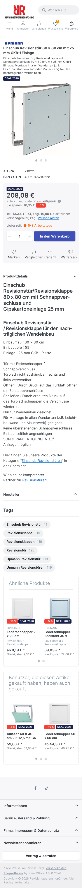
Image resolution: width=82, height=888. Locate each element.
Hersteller (11, 494)
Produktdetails (15, 276)
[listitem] (41, 119)
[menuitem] (27, 525)
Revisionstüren (34, 480)
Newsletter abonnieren (22, 843)
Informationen (15, 806)
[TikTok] (47, 788)
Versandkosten (48, 218)
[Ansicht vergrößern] (41, 119)
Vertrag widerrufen (41, 856)
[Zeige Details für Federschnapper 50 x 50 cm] (59, 714)
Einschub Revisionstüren (42, 460)
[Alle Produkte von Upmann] (13, 43)
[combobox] (58, 10)
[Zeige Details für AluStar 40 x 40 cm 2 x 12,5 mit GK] (22, 714)
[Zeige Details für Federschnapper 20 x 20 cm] (22, 608)
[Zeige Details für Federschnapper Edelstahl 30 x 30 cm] (59, 608)
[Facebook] (35, 788)
